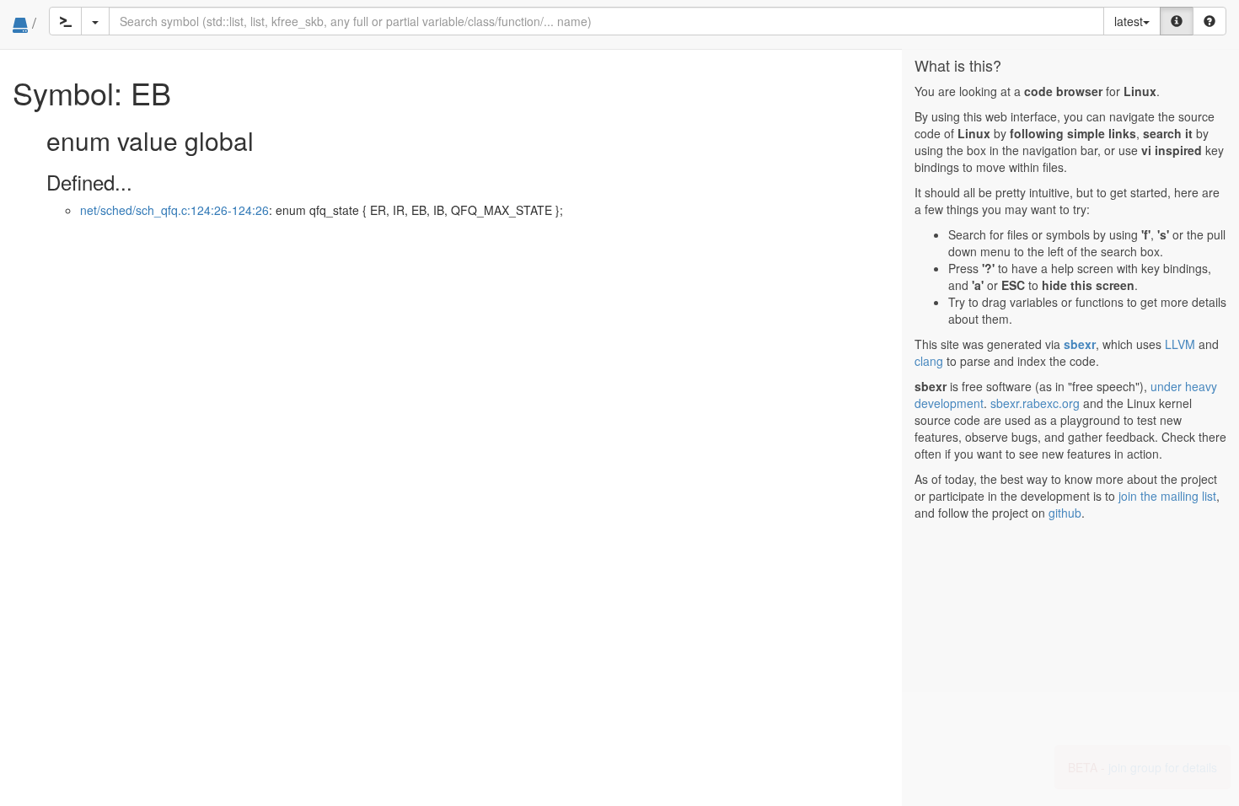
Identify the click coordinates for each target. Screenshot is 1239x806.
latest (1128, 21)
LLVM (1180, 344)
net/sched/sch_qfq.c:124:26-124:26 (174, 210)
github (1065, 512)
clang (928, 360)
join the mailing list (1167, 495)
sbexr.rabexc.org (1035, 403)
